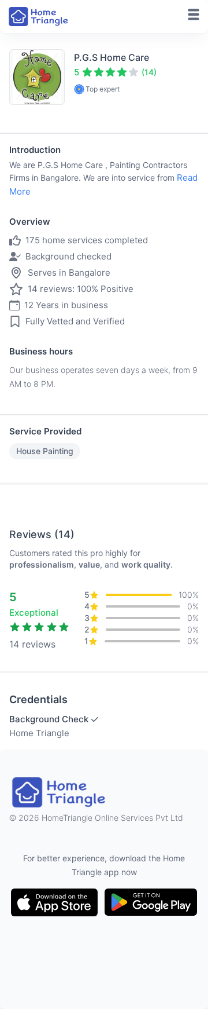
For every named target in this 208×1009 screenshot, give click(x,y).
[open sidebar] (193, 14)
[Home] (39, 16)
